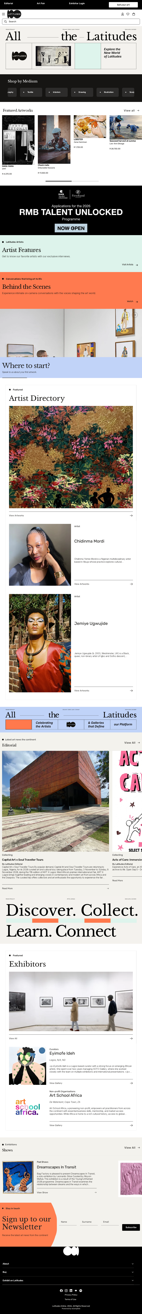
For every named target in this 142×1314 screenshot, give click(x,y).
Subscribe (131, 1227)
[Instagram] (66, 1290)
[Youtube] (75, 1290)
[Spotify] (80, 1290)
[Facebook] (61, 1290)
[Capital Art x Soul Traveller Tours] (55, 820)
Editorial (8, 3)
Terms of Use (70, 1299)
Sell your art (123, 4)
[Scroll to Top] (136, 1299)
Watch (130, 301)
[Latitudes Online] (14, 14)
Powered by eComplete (71, 1309)
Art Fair (41, 3)
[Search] (5, 22)
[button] (133, 14)
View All (129, 742)
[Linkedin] (71, 1290)
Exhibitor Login (77, 3)
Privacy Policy (71, 1295)
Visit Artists (127, 264)
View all (129, 110)
